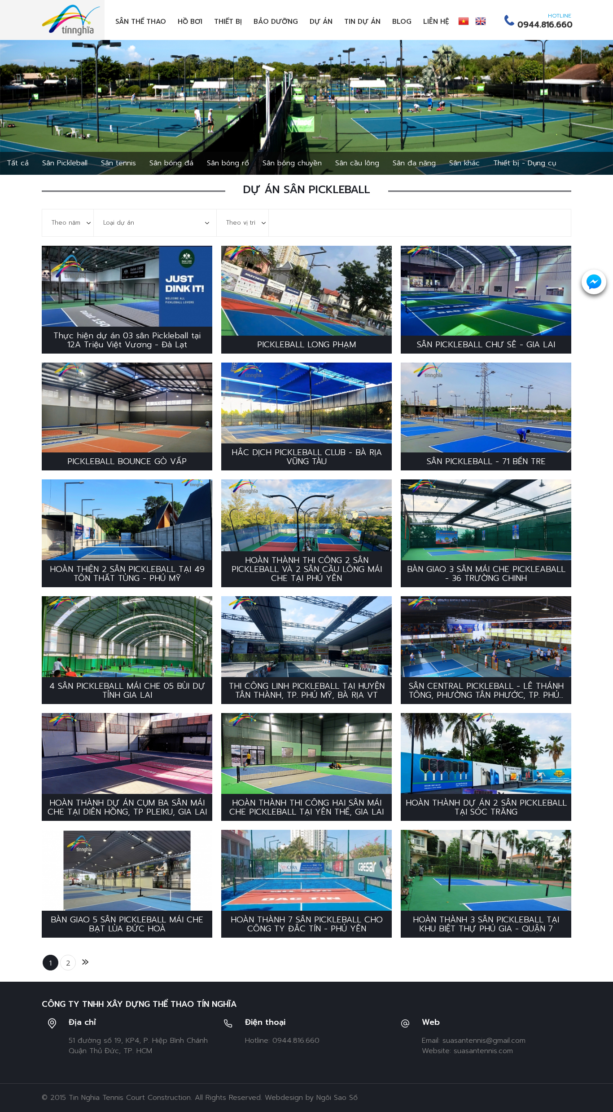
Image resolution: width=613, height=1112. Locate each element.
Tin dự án (362, 22)
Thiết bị (228, 22)
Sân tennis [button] (118, 163)
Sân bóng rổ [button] (228, 163)
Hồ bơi (190, 22)
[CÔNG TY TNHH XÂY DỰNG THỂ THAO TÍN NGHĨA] (71, 19)
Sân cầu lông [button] (357, 163)
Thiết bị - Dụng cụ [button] (524, 163)
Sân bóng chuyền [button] (292, 163)
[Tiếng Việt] (463, 21)
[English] (480, 21)
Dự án (321, 22)
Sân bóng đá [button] (171, 163)
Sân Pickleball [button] (65, 163)
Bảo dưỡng (276, 22)
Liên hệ (436, 22)
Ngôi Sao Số (337, 1097)
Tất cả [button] (18, 163)
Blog (402, 22)
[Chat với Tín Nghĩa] (594, 282)
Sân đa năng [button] (414, 163)
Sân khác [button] (464, 163)
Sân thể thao (140, 22)
